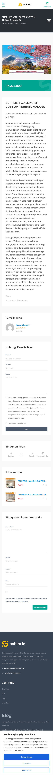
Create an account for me (17, 423)
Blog (3, 698)
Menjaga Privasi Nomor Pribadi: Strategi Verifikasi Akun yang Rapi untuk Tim (25, 723)
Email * (8, 355)
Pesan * (8, 374)
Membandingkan (43, 456)
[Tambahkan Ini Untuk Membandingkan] (44, 485)
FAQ (3, 694)
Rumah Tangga (13, 23)
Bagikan (11, 456)
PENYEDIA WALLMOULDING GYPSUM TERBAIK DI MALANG (32, 494)
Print (21, 456)
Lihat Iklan (5, 703)
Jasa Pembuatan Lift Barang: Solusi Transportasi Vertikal (22, 730)
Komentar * (9, 527)
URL (7, 580)
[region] (26, 753)
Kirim (26, 429)
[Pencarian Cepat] (49, 20)
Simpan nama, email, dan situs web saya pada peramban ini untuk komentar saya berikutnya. (26, 599)
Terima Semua (26, 757)
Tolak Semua (26, 770)
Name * (8, 364)
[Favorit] (46, 485)
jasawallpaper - (23, 325)
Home (4, 23)
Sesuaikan (27, 764)
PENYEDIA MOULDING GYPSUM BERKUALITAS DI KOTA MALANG (32, 481)
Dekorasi (23, 23)
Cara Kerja (5, 689)
